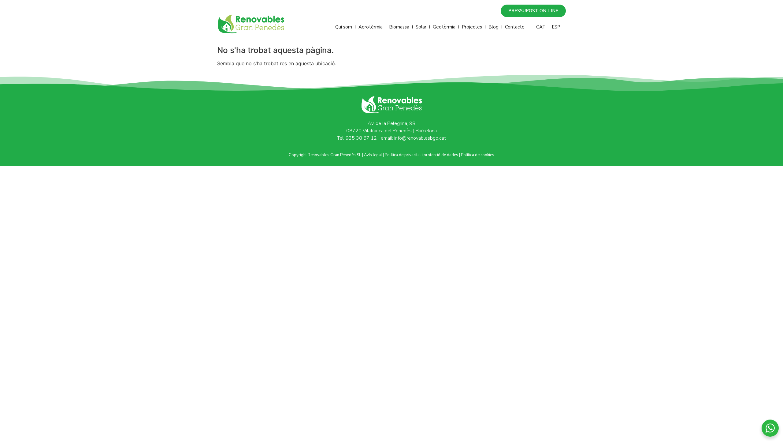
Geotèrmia (444, 27)
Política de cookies (477, 155)
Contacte (515, 27)
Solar (421, 27)
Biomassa (399, 27)
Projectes (472, 27)
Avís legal (373, 155)
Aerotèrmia (370, 27)
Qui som (343, 27)
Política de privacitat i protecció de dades (421, 155)
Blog (493, 27)
